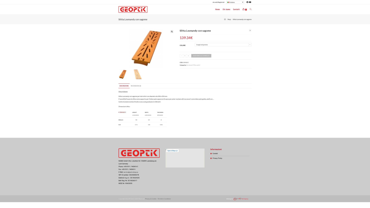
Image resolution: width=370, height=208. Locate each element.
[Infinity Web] (237, 199)
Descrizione (124, 86)
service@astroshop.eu (131, 172)
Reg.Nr (127, 178)
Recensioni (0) (136, 86)
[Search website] (250, 9)
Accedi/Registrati (218, 2)
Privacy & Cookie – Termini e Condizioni (158, 199)
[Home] (225, 19)
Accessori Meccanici (193, 65)
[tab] (124, 86)
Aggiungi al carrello (201, 55)
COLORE (182, 45)
